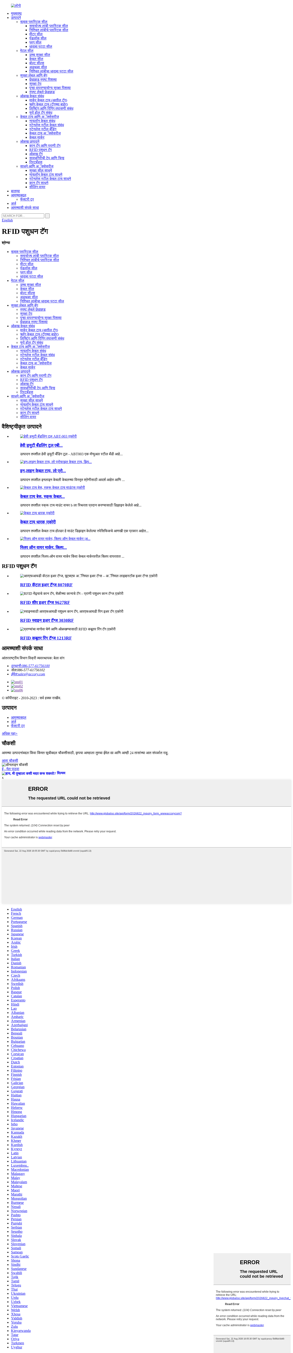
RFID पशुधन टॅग (40, 150)
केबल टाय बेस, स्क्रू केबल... (42, 496)
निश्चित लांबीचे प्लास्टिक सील (48, 30)
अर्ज (13, 203)
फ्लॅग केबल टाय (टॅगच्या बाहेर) (48, 104)
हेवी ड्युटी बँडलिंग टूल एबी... (41, 445)
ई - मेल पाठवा (10, 769)
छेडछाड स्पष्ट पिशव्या (43, 79)
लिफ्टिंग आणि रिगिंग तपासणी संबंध (51, 108)
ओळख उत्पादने (29, 141)
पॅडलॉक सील (37, 38)
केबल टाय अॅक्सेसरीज (45, 133)
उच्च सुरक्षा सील (39, 55)
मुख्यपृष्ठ (16, 13)
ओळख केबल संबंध (32, 96)
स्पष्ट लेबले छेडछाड (42, 92)
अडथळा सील (38, 67)
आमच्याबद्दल (18, 195)
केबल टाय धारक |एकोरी (38, 522)
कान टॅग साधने (38, 183)
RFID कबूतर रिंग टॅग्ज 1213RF (46, 638)
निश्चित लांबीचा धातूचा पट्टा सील (51, 71)
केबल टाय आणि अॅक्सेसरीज (39, 117)
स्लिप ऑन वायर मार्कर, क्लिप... (43, 547)
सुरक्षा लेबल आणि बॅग (33, 75)
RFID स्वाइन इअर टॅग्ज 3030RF (47, 620)
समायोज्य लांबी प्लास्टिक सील (48, 26)
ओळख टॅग (36, 154)
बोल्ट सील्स (36, 63)
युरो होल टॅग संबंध (40, 113)
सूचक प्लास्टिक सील (33, 22)
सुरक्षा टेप (35, 84)
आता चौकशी (10, 761)
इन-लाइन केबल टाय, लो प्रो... (43, 470)
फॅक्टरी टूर (27, 199)
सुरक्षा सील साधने (40, 170)
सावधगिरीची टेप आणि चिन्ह (46, 158)
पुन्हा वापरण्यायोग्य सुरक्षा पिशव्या (50, 88)
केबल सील (36, 59)
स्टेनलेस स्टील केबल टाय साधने (50, 179)
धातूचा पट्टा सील (40, 46)
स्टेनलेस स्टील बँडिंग (42, 129)
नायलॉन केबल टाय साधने (45, 174)
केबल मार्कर (36, 137)
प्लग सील (35, 42)
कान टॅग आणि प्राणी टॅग (44, 146)
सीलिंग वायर (37, 187)
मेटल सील (26, 51)
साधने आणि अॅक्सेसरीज (36, 166)
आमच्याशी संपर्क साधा (25, 208)
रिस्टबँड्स (35, 162)
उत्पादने (16, 18)
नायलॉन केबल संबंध (42, 121)
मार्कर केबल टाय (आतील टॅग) (48, 100)
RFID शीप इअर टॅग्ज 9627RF (45, 602)
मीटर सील (36, 34)
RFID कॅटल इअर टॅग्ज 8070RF (46, 584)
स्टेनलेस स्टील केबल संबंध (46, 125)
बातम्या (15, 191)
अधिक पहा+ (10, 733)
